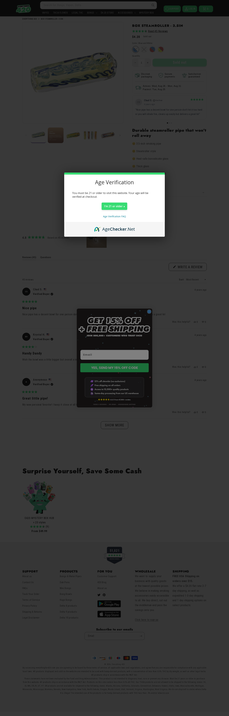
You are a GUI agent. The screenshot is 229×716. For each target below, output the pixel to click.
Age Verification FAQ (114, 216)
